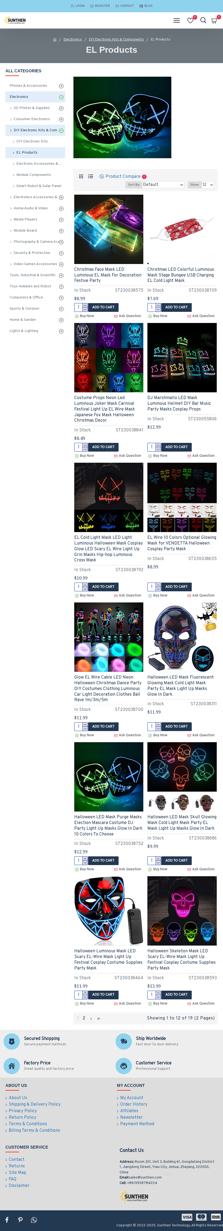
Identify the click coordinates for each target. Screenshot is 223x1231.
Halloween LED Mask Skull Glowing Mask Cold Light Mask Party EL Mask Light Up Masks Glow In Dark (181, 823)
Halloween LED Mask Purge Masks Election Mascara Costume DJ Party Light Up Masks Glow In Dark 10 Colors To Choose (108, 826)
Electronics (73, 40)
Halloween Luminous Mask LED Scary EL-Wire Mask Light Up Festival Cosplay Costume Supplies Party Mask (108, 960)
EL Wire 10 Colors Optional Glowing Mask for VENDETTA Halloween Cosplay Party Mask (181, 543)
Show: (194, 185)
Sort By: (134, 185)
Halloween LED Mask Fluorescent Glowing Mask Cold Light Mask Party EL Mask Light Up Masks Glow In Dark (180, 686)
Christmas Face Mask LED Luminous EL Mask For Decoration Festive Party (107, 275)
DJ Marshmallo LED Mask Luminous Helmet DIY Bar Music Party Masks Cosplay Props (179, 403)
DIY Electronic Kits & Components (116, 40)
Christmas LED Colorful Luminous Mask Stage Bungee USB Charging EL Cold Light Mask (180, 275)
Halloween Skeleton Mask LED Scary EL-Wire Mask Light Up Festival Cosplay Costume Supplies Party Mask (181, 960)
